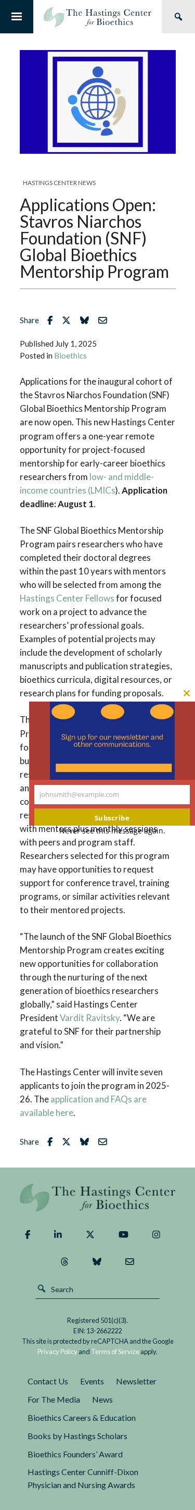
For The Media (54, 1399)
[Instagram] (156, 1234)
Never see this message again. (112, 831)
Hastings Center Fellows (67, 598)
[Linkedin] (57, 1234)
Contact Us (48, 1381)
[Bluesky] (97, 1262)
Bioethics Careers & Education (82, 1417)
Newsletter (136, 1381)
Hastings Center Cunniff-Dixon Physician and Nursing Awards (83, 1478)
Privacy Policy (57, 1351)
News (102, 1399)
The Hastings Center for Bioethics (97, 16)
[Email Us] (130, 1262)
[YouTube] (123, 1234)
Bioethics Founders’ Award (75, 1454)
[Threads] (64, 1262)
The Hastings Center (98, 1197)
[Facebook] (27, 1234)
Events (92, 1381)
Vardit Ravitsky (90, 1017)
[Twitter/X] (90, 1234)
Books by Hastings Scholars (77, 1436)
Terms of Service (115, 1351)
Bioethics (70, 355)
